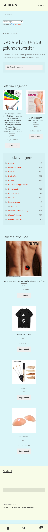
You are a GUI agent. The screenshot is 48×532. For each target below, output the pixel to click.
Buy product (12, 145)
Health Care (12, 176)
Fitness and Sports (15, 167)
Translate (18, 24)
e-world (11, 163)
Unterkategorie (14, 202)
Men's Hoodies (13, 189)
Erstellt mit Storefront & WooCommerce (18, 507)
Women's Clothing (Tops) (18, 211)
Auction (14, 206)
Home (7, 33)
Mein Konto (8, 528)
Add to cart (35, 136)
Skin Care (11, 198)
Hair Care (11, 172)
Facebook (7, 471)
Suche (24, 528)
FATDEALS (10, 5)
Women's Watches (15, 219)
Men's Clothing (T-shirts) (18, 185)
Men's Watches (14, 193)
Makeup (11, 180)
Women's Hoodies (15, 215)
